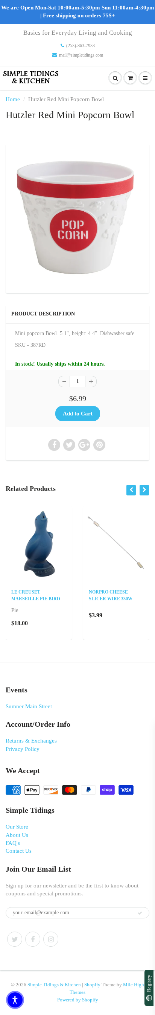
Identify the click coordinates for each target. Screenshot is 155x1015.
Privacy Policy (23, 749)
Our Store (17, 827)
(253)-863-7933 (80, 45)
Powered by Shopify (77, 1000)
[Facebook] (32, 939)
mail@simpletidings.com (81, 55)
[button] (15, 1000)
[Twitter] (14, 939)
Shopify (92, 984)
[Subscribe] (140, 913)
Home (13, 99)
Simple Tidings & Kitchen (54, 984)
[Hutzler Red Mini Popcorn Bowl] (77, 217)
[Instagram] (50, 939)
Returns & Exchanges (31, 741)
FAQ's (13, 843)
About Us (17, 835)
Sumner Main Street (29, 706)
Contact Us (19, 851)
